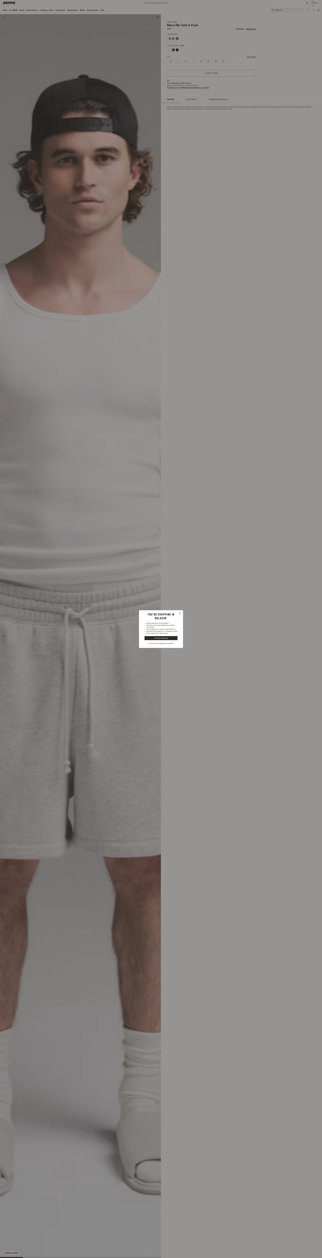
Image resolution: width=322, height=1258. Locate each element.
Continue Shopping (161, 638)
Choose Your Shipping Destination (161, 643)
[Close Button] (180, 613)
